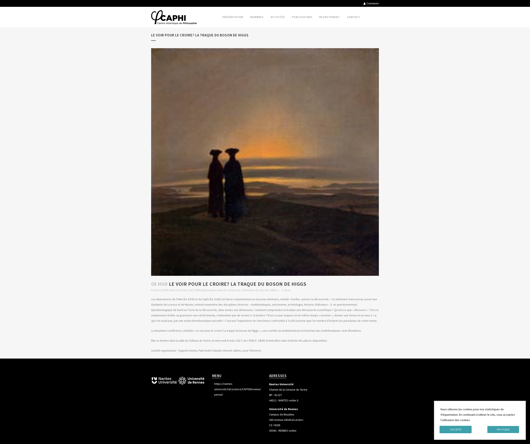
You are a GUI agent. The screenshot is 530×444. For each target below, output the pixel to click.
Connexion (372, 3)
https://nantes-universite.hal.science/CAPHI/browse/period (237, 389)
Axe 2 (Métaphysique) (202, 290)
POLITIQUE (503, 429)
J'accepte (455, 429)
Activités (181, 290)
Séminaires (248, 290)
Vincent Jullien (268, 290)
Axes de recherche (228, 290)
